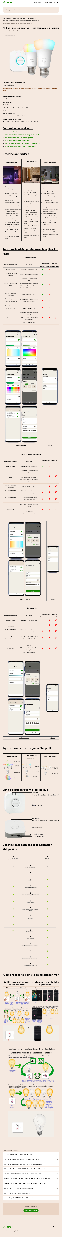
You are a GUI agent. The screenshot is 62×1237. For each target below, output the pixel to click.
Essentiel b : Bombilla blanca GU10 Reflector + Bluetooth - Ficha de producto (27, 1178)
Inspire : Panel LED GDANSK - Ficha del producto (18, 1188)
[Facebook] (50, 1226)
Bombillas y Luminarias (29, 18)
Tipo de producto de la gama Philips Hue (19, 138)
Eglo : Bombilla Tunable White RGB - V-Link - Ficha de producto (23, 1164)
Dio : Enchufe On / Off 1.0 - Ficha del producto (18, 1154)
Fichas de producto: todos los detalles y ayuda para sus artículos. (21, 20)
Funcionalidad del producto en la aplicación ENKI (22, 135)
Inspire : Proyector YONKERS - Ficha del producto (19, 1198)
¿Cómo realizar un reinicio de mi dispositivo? (20, 146)
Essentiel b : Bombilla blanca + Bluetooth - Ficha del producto (22, 1174)
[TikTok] (56, 1226)
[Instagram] (58, 1226)
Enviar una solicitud (31, 1210)
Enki (4, 18)
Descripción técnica (11, 132)
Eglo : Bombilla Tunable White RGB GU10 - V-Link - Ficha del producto (25, 1169)
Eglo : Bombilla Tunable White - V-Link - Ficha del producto (21, 1159)
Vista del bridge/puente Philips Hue (17, 140)
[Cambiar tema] (57, 2)
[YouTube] (53, 1226)
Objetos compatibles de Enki (14, 18)
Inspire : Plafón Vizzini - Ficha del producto (17, 1193)
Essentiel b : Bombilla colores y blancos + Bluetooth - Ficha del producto (25, 1183)
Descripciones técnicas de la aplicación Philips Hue (22, 143)
